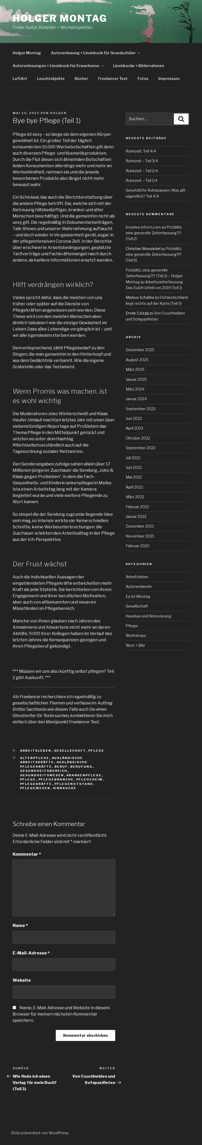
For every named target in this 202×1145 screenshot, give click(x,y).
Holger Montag (60, 18)
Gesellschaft (70, 750)
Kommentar (27, 854)
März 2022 (135, 497)
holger (58, 113)
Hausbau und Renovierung (148, 616)
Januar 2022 (136, 516)
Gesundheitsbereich (44, 771)
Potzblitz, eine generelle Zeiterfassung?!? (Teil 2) (154, 233)
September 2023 (140, 408)
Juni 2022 (134, 467)
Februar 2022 (137, 506)
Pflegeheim (89, 779)
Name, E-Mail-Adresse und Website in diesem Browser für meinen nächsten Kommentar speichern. (61, 1014)
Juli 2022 (133, 457)
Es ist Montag (138, 596)
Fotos (143, 78)
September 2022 (140, 448)
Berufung (81, 766)
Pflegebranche (56, 779)
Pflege (96, 750)
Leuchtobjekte (51, 78)
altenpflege (34, 758)
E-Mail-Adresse (31, 953)
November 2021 (140, 536)
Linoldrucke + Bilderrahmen (138, 65)
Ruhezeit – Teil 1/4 (141, 180)
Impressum (169, 78)
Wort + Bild (135, 645)
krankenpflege (84, 775)
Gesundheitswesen (42, 775)
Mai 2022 (134, 477)
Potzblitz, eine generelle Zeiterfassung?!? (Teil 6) (154, 254)
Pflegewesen (35, 788)
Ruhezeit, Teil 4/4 (141, 151)
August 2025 (137, 359)
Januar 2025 (136, 379)
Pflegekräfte (36, 784)
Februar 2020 (137, 546)
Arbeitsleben (36, 750)
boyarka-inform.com (143, 227)
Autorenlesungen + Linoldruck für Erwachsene (56, 65)
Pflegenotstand (73, 784)
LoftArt (20, 78)
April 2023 (134, 428)
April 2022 (134, 487)
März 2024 (135, 389)
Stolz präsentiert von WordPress (40, 1133)
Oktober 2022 (138, 438)
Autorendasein (139, 586)
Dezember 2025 (140, 350)
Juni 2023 (134, 418)
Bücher (81, 78)
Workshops (136, 635)
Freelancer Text (113, 78)
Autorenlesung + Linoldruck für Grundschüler (93, 53)
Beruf (61, 766)
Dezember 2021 (140, 526)
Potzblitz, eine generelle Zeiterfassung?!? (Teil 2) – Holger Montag (154, 276)
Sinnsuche (65, 788)
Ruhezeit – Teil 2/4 (142, 171)
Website (22, 980)
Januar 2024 (136, 399)
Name (20, 925)
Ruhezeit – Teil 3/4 (142, 161)
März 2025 (135, 369)
